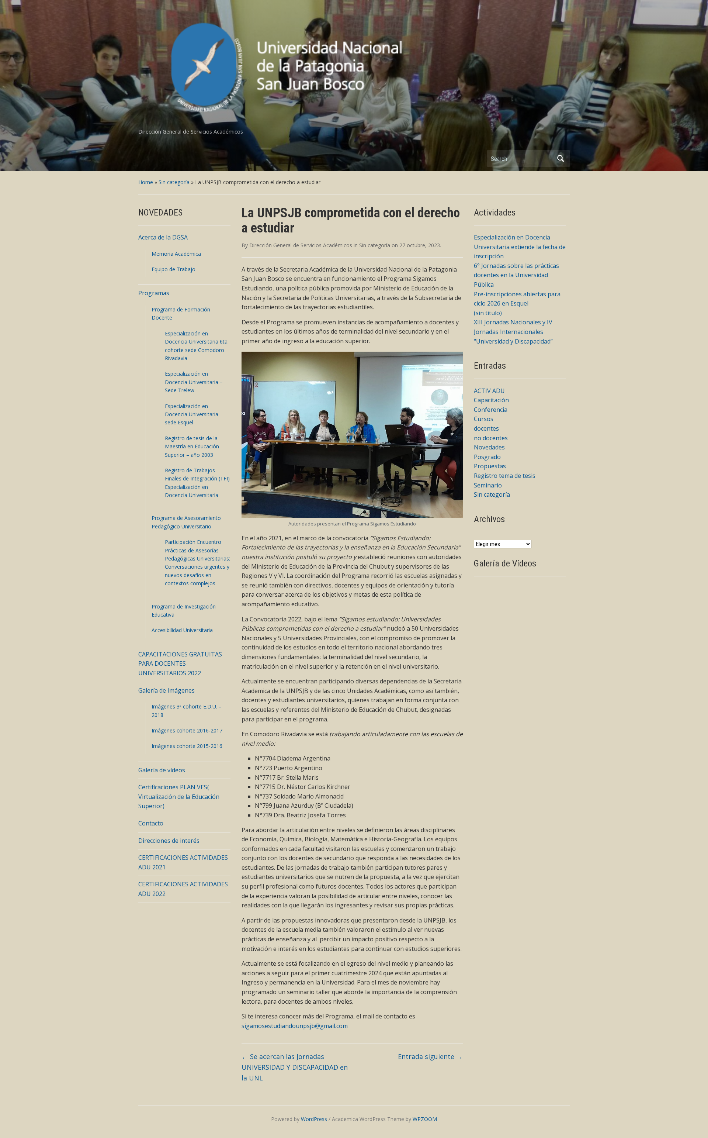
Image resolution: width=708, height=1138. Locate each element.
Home (145, 182)
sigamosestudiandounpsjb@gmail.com (295, 1026)
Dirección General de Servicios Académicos (300, 245)
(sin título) (488, 313)
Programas (153, 293)
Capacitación (491, 400)
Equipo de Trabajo (173, 269)
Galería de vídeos (161, 770)
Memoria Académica (176, 253)
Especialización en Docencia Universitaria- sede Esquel (192, 414)
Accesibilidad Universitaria (182, 630)
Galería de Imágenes (166, 690)
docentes (486, 428)
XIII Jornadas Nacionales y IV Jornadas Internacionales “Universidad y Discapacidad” (513, 331)
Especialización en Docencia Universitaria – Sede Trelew (194, 382)
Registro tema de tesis (504, 476)
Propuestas (490, 466)
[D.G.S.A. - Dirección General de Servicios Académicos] (285, 67)
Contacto (150, 823)
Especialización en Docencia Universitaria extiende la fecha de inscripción (520, 246)
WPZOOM (425, 1119)
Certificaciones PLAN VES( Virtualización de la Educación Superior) (178, 796)
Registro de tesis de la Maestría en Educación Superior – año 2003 (192, 446)
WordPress (314, 1119)
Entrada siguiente (430, 1056)
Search (560, 158)
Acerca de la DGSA (163, 237)
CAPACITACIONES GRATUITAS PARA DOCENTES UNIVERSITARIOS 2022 (180, 663)
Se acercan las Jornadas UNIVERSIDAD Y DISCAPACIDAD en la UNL (295, 1067)
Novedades (489, 447)
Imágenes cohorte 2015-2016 (187, 745)
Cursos (483, 419)
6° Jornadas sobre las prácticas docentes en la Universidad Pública (516, 275)
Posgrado (487, 457)
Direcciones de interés (168, 841)
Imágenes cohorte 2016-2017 (187, 730)
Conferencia (490, 410)
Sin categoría (174, 182)
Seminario (488, 485)
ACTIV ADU (489, 391)
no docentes (491, 438)
